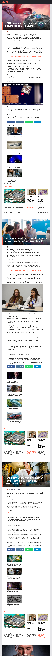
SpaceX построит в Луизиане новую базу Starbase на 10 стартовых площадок (20, 210)
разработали (24, 114)
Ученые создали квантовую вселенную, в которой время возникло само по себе (24, 57)
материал (17, 542)
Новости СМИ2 (7, 183)
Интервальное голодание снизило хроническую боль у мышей (31, 209)
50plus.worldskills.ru (11, 275)
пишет (8, 54)
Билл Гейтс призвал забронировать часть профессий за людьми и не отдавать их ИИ (9, 210)
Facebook (10, 121)
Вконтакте (20, 121)
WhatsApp (28, 121)
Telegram (37, 121)
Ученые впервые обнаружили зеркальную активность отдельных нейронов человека (43, 210)
